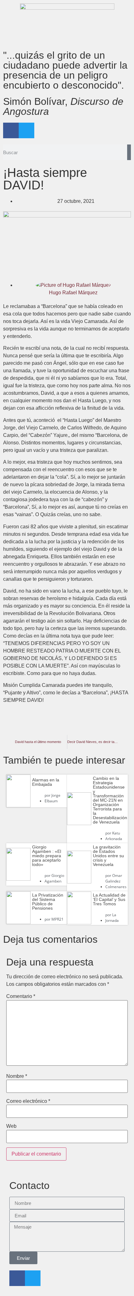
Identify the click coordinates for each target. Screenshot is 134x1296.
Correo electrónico (28, 1101)
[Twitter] (26, 130)
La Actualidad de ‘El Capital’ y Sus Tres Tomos (109, 899)
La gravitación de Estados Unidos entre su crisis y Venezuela (108, 855)
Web (11, 1126)
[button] (24, 725)
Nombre (16, 1076)
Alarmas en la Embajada (45, 782)
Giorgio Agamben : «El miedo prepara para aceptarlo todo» (46, 855)
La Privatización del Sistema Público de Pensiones (47, 902)
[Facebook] (11, 130)
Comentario (20, 996)
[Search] (129, 152)
